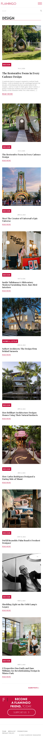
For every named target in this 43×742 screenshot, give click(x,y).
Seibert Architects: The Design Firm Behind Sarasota (19, 349)
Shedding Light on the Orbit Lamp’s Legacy (19, 605)
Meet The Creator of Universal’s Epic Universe (20, 219)
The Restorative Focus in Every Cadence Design (21, 74)
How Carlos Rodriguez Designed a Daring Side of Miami (18, 477)
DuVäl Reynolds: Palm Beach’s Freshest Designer (21, 541)
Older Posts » (33, 688)
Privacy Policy (8, 733)
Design (6, 65)
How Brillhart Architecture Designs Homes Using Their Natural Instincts (20, 413)
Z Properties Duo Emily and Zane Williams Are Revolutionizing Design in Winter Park (21, 671)
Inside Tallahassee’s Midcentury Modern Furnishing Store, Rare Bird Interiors (19, 285)
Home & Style (10, 341)
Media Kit (12, 731)
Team (4, 731)
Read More (7, 94)
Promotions (22, 731)
